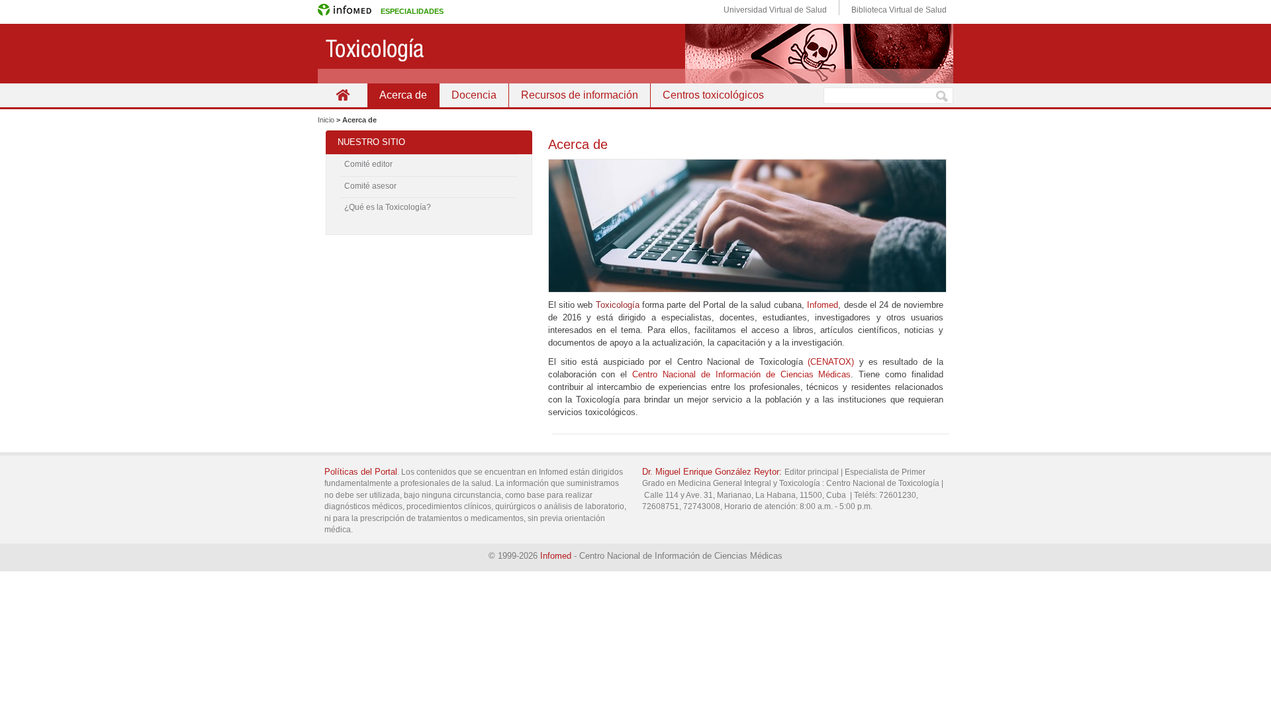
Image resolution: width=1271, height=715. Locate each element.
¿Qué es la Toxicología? (387, 207)
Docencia (473, 95)
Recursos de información (579, 95)
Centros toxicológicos (713, 95)
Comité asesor (370, 186)
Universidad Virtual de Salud (775, 10)
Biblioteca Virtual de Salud (899, 10)
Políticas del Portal (360, 472)
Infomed (822, 305)
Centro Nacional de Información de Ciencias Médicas (741, 374)
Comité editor (368, 164)
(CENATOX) (831, 362)
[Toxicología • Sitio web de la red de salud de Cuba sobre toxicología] (635, 53)
